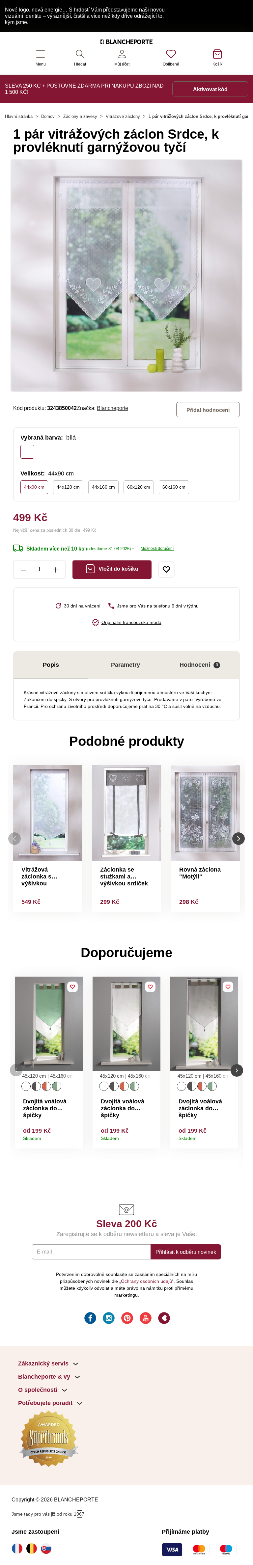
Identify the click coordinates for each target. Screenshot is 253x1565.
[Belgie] (33, 1548)
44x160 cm (103, 487)
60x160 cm (173, 487)
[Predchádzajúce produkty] (14, 838)
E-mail (44, 1252)
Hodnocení (199, 664)
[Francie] (19, 1548)
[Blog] (163, 1319)
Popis (51, 664)
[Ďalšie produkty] (238, 838)
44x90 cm (34, 487)
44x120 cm (68, 487)
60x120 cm (138, 487)
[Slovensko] (48, 1548)
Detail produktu (75, 1136)
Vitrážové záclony (123, 116)
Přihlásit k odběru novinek (185, 1252)
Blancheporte (112, 408)
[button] (16, 1070)
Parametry (125, 664)
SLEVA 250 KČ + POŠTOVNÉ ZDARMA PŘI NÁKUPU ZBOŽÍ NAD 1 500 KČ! (84, 89)
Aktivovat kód (210, 89)
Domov (48, 116)
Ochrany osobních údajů (146, 1281)
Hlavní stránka (19, 116)
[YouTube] (145, 1319)
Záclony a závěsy (80, 116)
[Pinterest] (126, 1319)
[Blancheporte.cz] (126, 43)
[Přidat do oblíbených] (166, 569)
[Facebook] (90, 1319)
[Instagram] (108, 1319)
